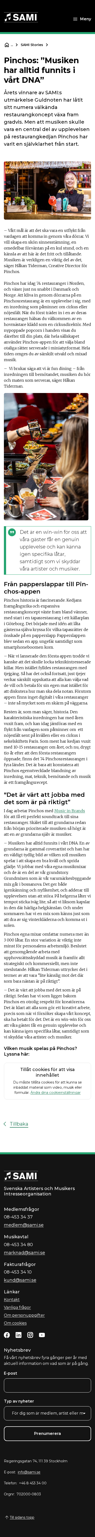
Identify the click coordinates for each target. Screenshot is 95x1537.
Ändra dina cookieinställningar (55, 1092)
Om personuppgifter (24, 1315)
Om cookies (15, 1323)
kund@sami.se (20, 1280)
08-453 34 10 (18, 1272)
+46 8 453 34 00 (33, 1483)
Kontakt (12, 1299)
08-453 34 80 (18, 1244)
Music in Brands (69, 810)
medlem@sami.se (24, 1225)
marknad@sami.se (24, 1252)
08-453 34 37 (18, 1217)
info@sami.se (29, 1472)
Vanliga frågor (17, 1307)
